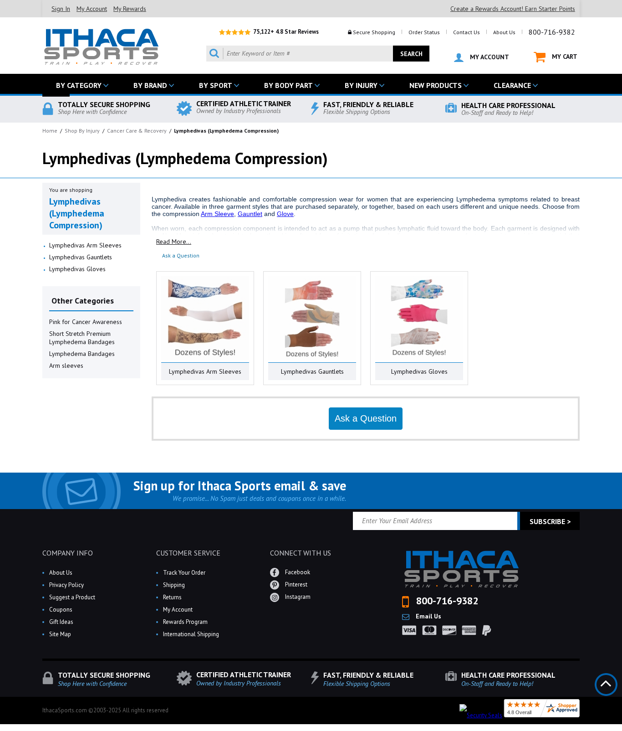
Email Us (427, 616)
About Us (504, 32)
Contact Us (466, 32)
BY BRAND (150, 85)
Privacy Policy (66, 585)
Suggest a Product (72, 597)
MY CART (563, 56)
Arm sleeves (66, 365)
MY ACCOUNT (488, 57)
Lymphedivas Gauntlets (80, 257)
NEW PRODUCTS (435, 85)
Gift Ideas (61, 622)
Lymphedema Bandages (82, 354)
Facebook (297, 572)
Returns (172, 597)
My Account (91, 9)
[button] (621, 730)
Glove (285, 213)
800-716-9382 (552, 31)
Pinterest (295, 584)
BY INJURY (361, 85)
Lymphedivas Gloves (77, 269)
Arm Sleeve (217, 213)
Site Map (60, 634)
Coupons (60, 609)
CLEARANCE (512, 85)
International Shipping (191, 634)
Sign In (60, 9)
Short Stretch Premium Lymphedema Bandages (82, 337)
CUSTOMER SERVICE (188, 552)
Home (49, 130)
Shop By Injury (82, 130)
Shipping (174, 585)
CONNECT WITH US (300, 552)
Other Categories (82, 300)
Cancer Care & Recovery (137, 130)
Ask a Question (180, 255)
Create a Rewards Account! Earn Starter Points (512, 9)
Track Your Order (184, 573)
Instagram (297, 597)
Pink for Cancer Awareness (85, 322)
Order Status (424, 32)
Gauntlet (250, 213)
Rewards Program (185, 622)
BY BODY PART (288, 85)
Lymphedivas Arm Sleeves (85, 245)
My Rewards (129, 9)
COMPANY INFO (67, 552)
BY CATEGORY (79, 85)
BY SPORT (215, 85)
